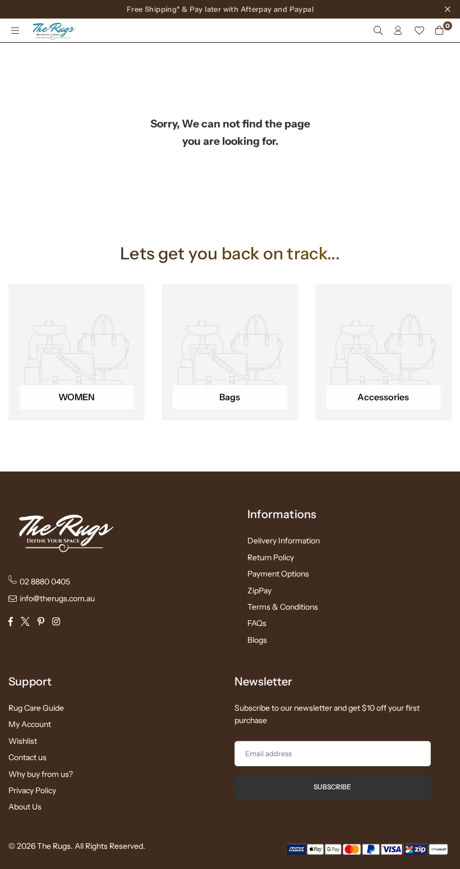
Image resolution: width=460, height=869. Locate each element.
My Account (29, 724)
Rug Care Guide (36, 708)
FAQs (256, 623)
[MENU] (15, 30)
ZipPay (259, 591)
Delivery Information (283, 541)
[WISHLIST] (419, 30)
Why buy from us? (40, 774)
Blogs (257, 640)
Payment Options (278, 574)
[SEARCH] (378, 30)
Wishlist (22, 741)
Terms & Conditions (282, 607)
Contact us (27, 757)
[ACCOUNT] (398, 30)
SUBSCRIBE (332, 787)
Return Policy (270, 557)
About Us (25, 807)
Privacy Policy (32, 790)
